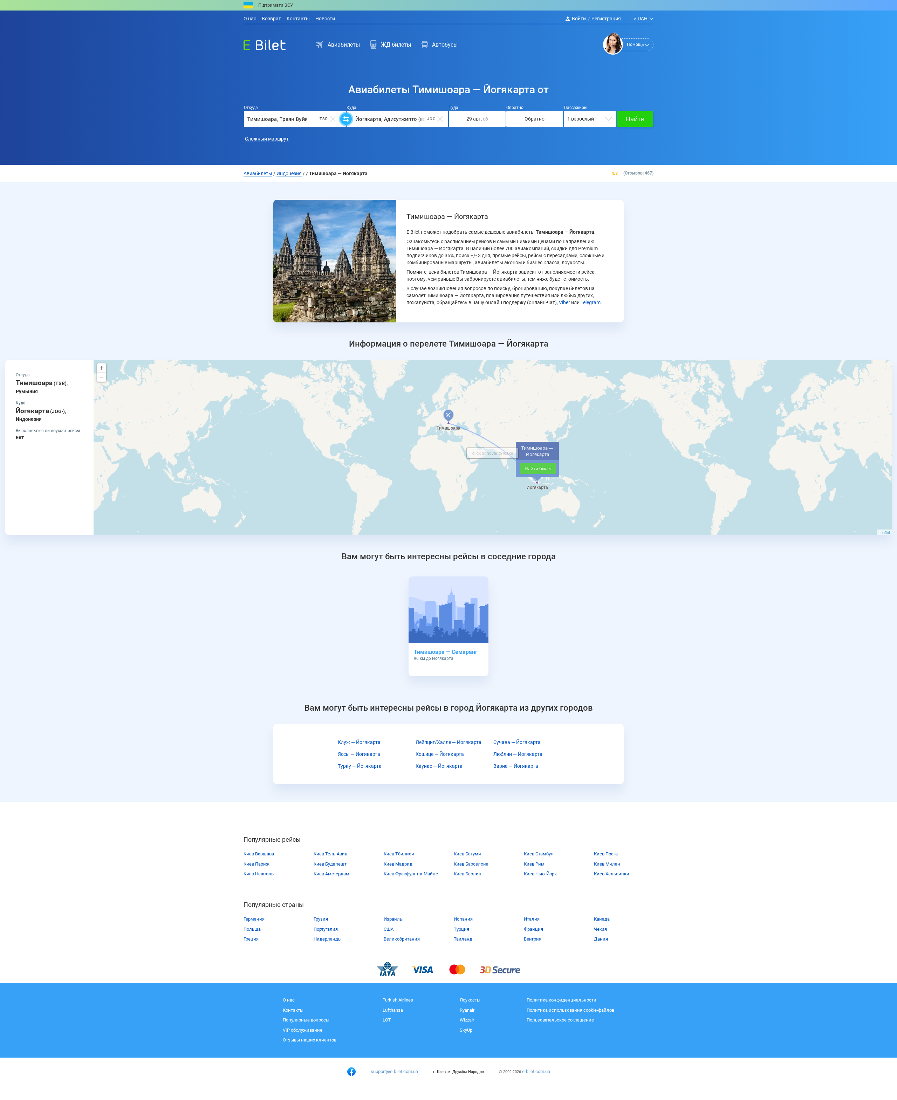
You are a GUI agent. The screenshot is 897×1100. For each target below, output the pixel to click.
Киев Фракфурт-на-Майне (411, 873)
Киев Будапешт (330, 864)
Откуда (251, 107)
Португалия (326, 929)
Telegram (591, 302)
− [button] (102, 377)
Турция (461, 929)
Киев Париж (256, 864)
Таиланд (463, 939)
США (388, 929)
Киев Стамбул (539, 853)
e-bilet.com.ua (536, 1071)
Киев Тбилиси (399, 853)
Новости (325, 18)
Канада (602, 919)
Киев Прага (606, 853)
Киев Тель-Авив (330, 853)
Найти (635, 119)
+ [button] (102, 367)
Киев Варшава (259, 853)
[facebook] (351, 1071)
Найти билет (538, 468)
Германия (254, 919)
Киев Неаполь (259, 873)
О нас (250, 18)
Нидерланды (328, 939)
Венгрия (532, 939)
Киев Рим (534, 864)
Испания (463, 919)
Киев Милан (607, 864)
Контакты (298, 18)
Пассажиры (575, 107)
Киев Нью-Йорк (540, 873)
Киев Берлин (467, 873)
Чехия (600, 929)
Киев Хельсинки (611, 873)
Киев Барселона (471, 864)
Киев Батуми (467, 853)
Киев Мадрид (398, 864)
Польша (252, 929)
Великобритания (402, 939)
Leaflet (884, 532)
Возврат (271, 18)
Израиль (393, 919)
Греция (251, 939)
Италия (532, 919)
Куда (351, 107)
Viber (564, 302)
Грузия (321, 919)
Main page (258, 43)
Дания (601, 939)
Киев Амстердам (331, 873)
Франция (533, 929)
